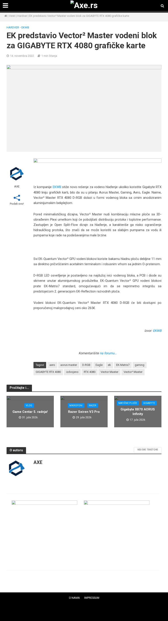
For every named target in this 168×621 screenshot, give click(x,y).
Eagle (99, 365)
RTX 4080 (89, 372)
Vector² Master (133, 372)
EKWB (25, 27)
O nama (74, 597)
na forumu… (108, 353)
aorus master (68, 365)
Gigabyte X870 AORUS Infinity (138, 411)
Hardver (22, 15)
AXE (16, 186)
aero (52, 365)
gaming (139, 365)
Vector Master (109, 372)
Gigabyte (149, 403)
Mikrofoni (75, 405)
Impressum (91, 597)
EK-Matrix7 (123, 365)
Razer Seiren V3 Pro (84, 412)
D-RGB (86, 365)
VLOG (29, 405)
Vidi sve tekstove (147, 449)
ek (109, 365)
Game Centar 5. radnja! (30, 412)
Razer (92, 405)
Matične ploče (127, 403)
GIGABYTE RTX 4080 (48, 372)
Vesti (12, 15)
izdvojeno (72, 372)
